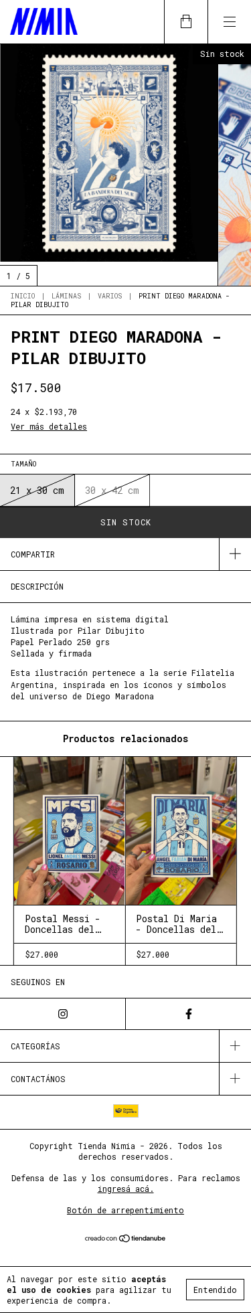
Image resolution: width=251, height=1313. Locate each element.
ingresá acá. (126, 1188)
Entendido (215, 1289)
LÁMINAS (66, 296)
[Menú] (229, 21)
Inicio (23, 296)
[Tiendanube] (125, 1239)
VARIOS (110, 296)
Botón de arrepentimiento (125, 1210)
